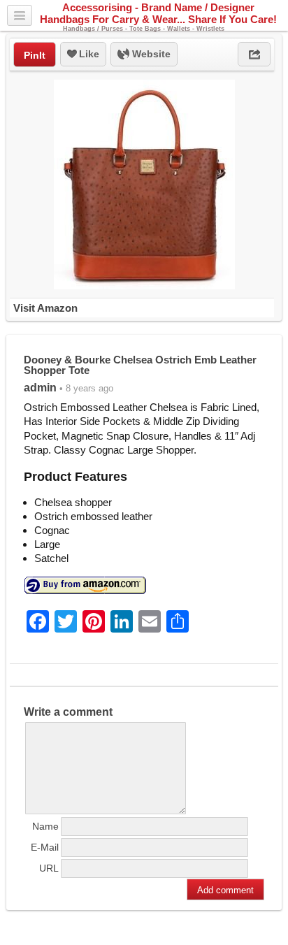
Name (45, 826)
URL (49, 868)
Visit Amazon (45, 308)
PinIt (34, 55)
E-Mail (45, 847)
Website (150, 53)
